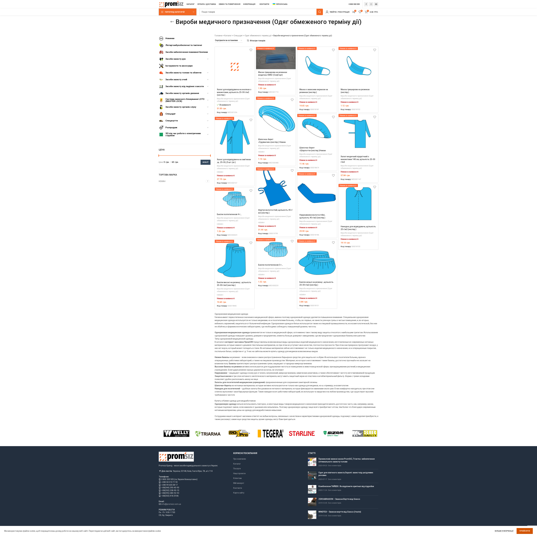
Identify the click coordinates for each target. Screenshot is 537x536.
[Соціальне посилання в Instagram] (371, 4)
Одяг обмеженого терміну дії (258, 35)
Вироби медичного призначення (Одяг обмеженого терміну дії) (233, 100)
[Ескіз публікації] (312, 462)
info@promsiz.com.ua (171, 504)
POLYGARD (302, 433)
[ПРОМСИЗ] (364, 434)
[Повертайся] (172, 22)
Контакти (237, 488)
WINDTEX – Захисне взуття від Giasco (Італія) (339, 512)
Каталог (228, 35)
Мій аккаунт (238, 483)
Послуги (237, 468)
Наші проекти (239, 473)
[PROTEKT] (270, 434)
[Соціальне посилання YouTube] (376, 4)
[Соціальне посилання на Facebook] (366, 4)
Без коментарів (334, 465)
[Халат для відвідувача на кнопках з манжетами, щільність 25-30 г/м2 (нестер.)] (234, 67)
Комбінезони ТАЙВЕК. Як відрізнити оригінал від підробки (346, 486)
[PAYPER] (333, 434)
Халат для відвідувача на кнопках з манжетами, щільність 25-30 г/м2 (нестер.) (234, 92)
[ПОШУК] (319, 12)
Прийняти (524, 531)
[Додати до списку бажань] (250, 50)
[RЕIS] (239, 434)
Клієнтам (237, 478)
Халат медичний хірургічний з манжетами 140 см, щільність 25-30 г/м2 (358, 159)
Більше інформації (504, 531)
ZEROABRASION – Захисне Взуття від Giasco (339, 499)
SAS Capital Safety (176, 433)
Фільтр (205, 162)
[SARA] (207, 434)
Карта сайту (238, 493)
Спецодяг (238, 35)
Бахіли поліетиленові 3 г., (270, 265)
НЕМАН (261, 152)
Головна (218, 35)
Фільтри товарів (257, 40)
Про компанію (239, 459)
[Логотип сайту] (171, 4)
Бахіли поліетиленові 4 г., (229, 214)
